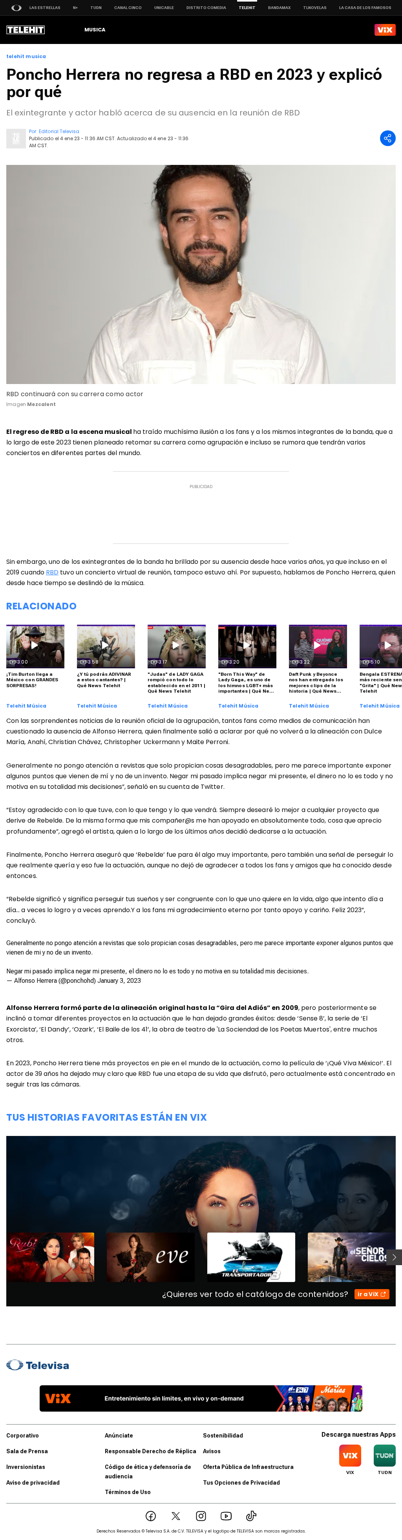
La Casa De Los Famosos (365, 7)
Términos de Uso (128, 1492)
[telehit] (25, 30)
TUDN (96, 7)
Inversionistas (25, 1467)
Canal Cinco (128, 7)
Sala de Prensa (27, 1451)
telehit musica (26, 56)
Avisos (212, 1451)
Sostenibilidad (223, 1435)
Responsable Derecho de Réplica (150, 1451)
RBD (52, 572)
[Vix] (385, 30)
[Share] (388, 138)
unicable (164, 7)
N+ (75, 7)
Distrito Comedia (206, 7)
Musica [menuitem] (94, 29)
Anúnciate (119, 1435)
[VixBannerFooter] (201, 1398)
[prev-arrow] (1, 1257)
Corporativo (22, 1435)
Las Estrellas (44, 7)
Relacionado (41, 606)
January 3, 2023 (119, 980)
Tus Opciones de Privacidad (241, 1483)
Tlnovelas (315, 7)
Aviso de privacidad (33, 1483)
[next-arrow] (394, 1257)
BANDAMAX (279, 7)
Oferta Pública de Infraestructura (248, 1467)
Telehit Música (26, 706)
